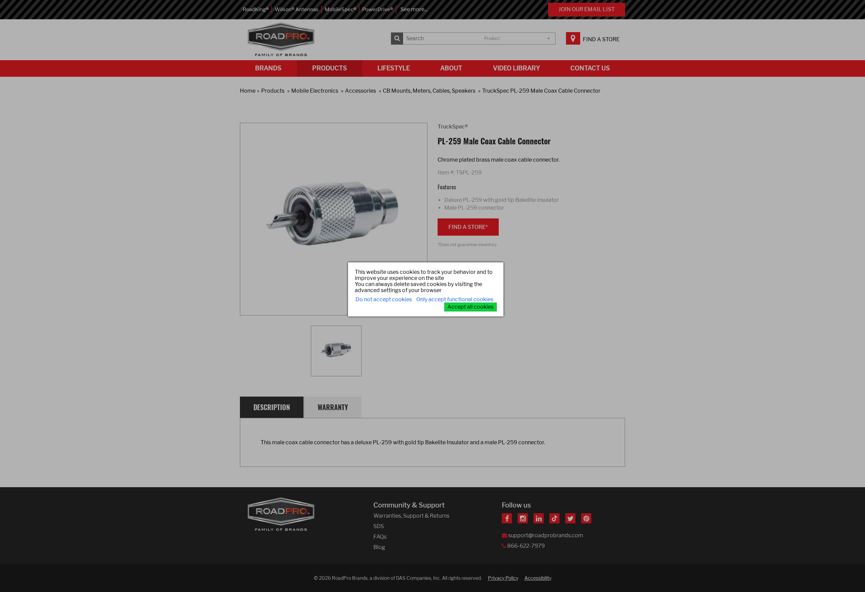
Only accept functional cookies (454, 299)
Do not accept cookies (383, 299)
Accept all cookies (470, 307)
